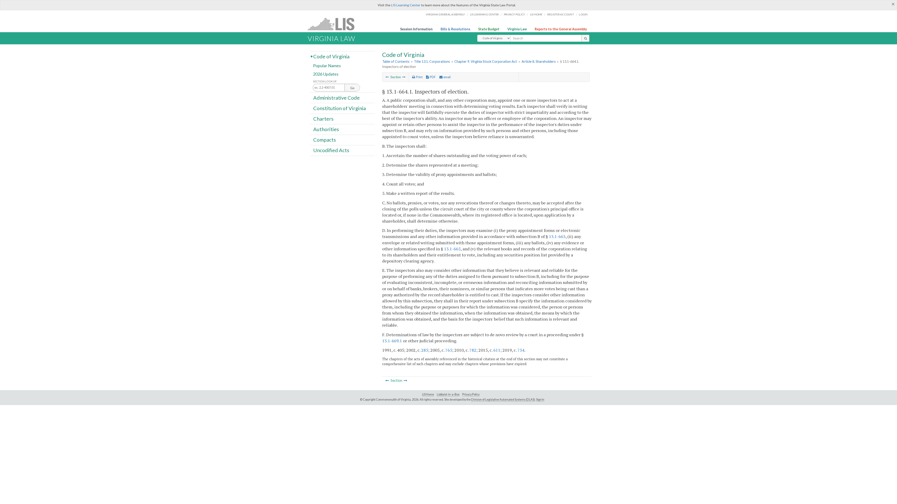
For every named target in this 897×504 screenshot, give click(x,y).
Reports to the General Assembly (561, 29)
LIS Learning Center (405, 5)
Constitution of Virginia (339, 108)
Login (583, 14)
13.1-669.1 (392, 340)
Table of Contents (395, 61)
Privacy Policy (514, 14)
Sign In (540, 399)
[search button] (585, 38)
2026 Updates (325, 74)
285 (424, 350)
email (447, 77)
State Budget (488, 29)
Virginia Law (517, 29)
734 (520, 350)
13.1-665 (452, 249)
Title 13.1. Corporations (432, 61)
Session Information (416, 29)
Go (352, 88)
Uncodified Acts (331, 150)
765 (448, 350)
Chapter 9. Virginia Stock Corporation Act (485, 61)
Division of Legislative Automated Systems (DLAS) (503, 399)
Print (419, 77)
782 (472, 350)
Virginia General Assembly (445, 14)
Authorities (326, 129)
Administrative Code (336, 97)
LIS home (536, 14)
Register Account (560, 14)
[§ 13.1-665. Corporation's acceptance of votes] (404, 77)
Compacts (324, 140)
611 (496, 350)
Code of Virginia (331, 56)
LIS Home (428, 394)
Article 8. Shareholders (539, 61)
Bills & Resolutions (455, 29)
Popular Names (327, 65)
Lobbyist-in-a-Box (448, 394)
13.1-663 (557, 236)
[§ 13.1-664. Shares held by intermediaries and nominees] (387, 77)
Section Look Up (325, 81)
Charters (323, 119)
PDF (432, 77)
